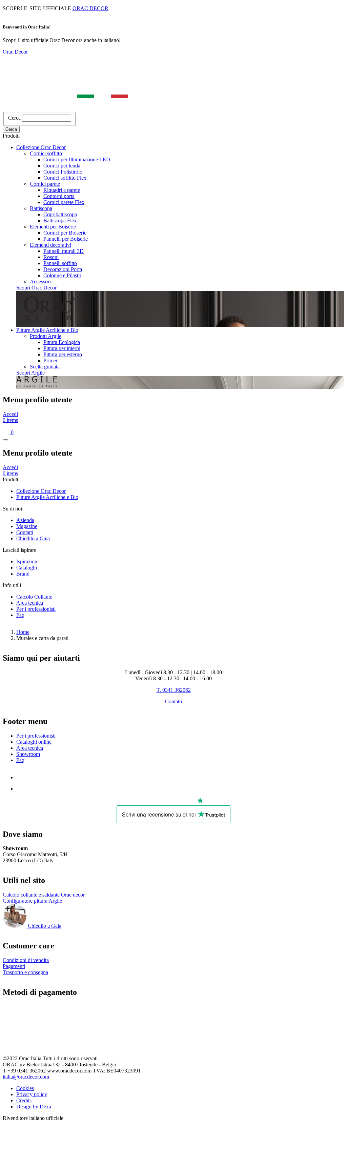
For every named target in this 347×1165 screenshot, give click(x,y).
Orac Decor (15, 52)
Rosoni (51, 257)
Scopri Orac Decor (36, 287)
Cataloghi (26, 567)
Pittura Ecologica (61, 342)
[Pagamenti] (35, 1041)
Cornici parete (45, 184)
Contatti (24, 532)
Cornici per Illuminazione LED (76, 159)
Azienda (25, 520)
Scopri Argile (30, 373)
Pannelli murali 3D (63, 251)
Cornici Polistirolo (62, 172)
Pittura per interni (61, 348)
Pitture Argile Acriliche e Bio (47, 330)
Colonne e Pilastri (62, 275)
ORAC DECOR (90, 8)
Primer (50, 360)
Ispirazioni (27, 561)
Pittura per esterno (62, 354)
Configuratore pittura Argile (32, 901)
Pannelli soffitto (60, 263)
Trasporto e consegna (25, 972)
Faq (20, 615)
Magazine (26, 526)
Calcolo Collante (34, 597)
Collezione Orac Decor (41, 147)
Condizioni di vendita (26, 960)
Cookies (25, 1088)
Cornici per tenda (61, 165)
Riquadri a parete (61, 190)
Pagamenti (14, 966)
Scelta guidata (45, 366)
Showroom (28, 754)
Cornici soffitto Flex (64, 178)
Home (22, 632)
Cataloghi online (34, 742)
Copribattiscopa (60, 214)
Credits (24, 1100)
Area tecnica (29, 603)
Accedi (10, 414)
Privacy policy (31, 1094)
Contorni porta (59, 196)
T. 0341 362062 (174, 690)
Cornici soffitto (46, 153)
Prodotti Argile (45, 336)
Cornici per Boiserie (64, 233)
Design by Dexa (33, 1106)
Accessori (40, 281)
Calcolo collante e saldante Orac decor (44, 895)
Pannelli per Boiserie (65, 239)
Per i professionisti (36, 609)
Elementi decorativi (50, 245)
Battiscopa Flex (60, 220)
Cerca (14, 118)
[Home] (65, 109)
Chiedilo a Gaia (33, 538)
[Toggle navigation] (5, 440)
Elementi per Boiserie (53, 226)
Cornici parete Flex (63, 202)
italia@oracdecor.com (26, 1077)
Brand (22, 574)
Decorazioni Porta (62, 269)
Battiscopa (41, 208)
